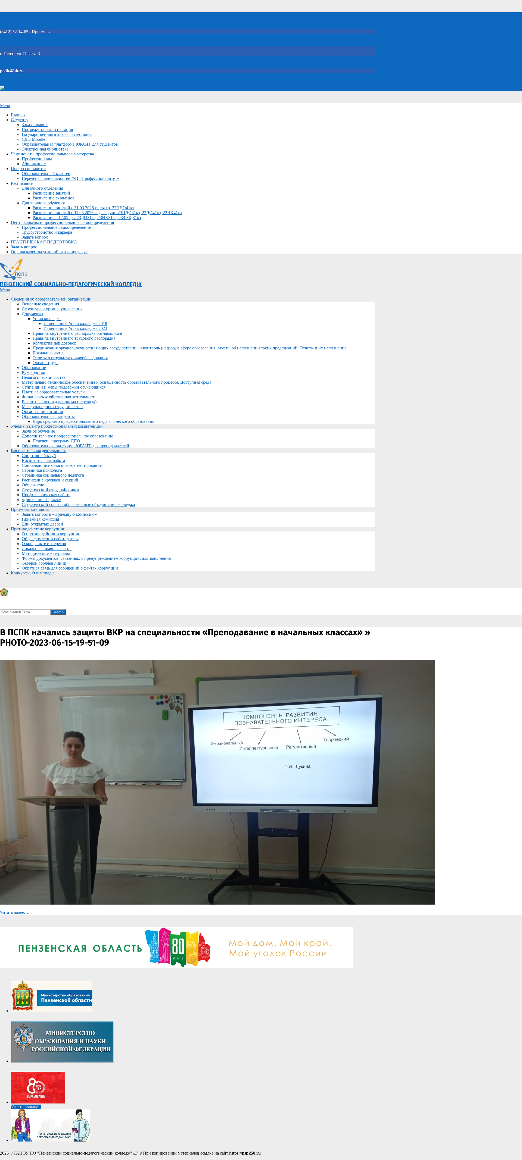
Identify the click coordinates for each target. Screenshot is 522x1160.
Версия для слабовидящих (29, 88)
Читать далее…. (14, 912)
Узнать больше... (26, 1107)
